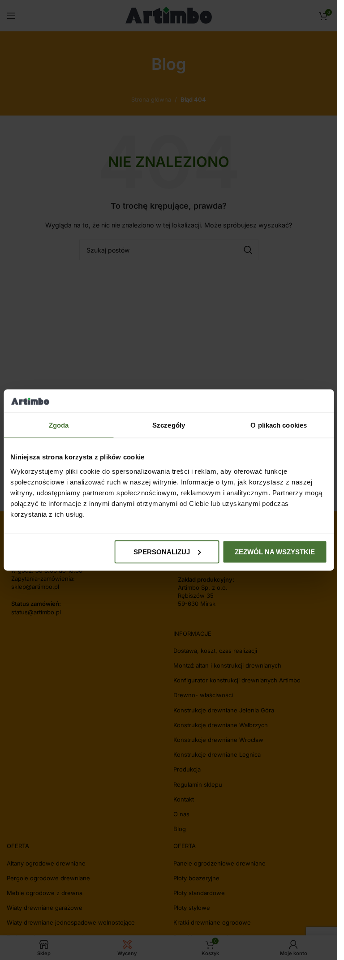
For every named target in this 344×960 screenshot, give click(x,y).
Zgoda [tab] (59, 425)
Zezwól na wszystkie (275, 551)
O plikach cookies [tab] (278, 425)
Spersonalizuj (161, 551)
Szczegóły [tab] (168, 425)
